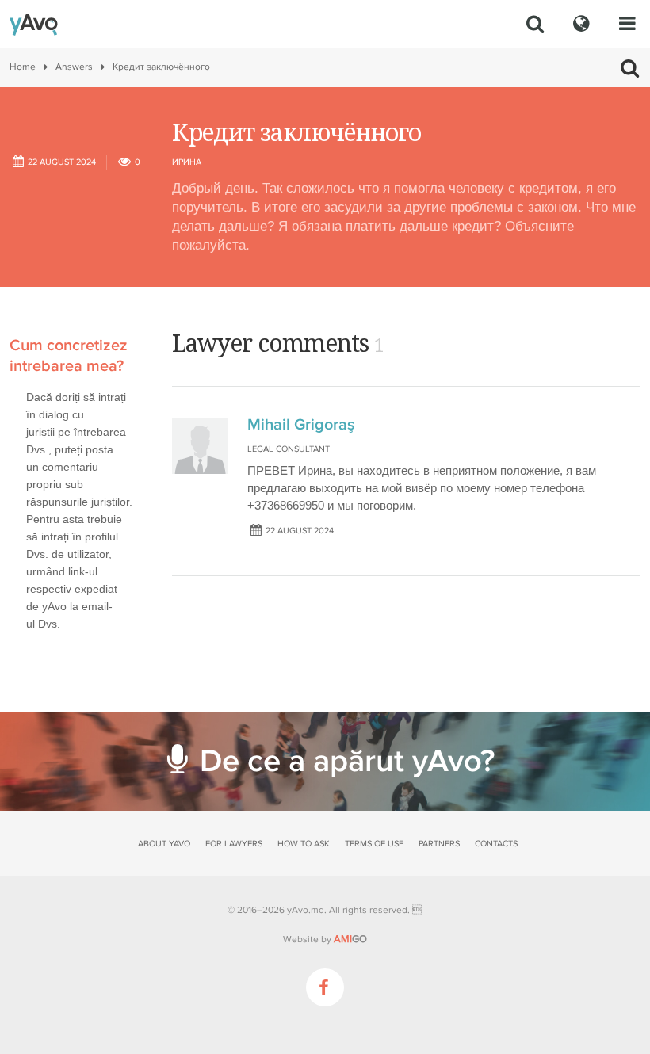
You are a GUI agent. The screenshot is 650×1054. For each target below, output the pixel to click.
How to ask (303, 843)
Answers (74, 67)
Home (23, 67)
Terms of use (374, 843)
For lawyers (233, 843)
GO (350, 939)
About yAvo (164, 843)
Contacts (496, 843)
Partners (439, 843)
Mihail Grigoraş (300, 424)
